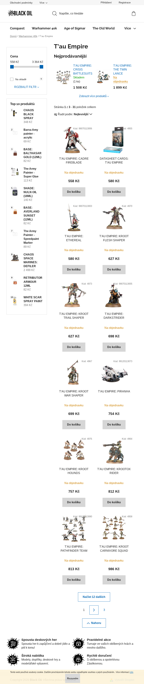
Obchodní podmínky (21, 2)
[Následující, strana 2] (94, 610)
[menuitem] (17, 28)
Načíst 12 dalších (94, 596)
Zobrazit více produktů (93, 96)
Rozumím (72, 678)
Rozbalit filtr (25, 86)
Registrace (125, 2)
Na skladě (28, 79)
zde (131, 672)
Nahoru (96, 622)
